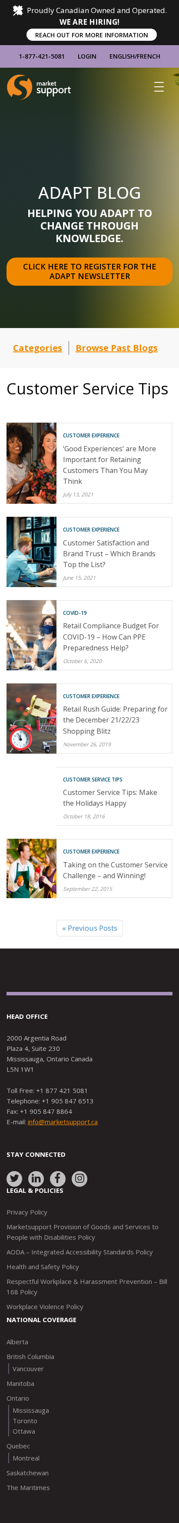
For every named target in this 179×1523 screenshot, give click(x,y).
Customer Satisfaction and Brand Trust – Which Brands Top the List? (109, 553)
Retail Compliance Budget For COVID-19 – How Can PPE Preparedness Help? (111, 636)
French (148, 56)
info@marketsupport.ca (63, 1121)
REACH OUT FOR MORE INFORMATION (91, 35)
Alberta (17, 1341)
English (122, 56)
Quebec (18, 1445)
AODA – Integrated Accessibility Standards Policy (80, 1251)
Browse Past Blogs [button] (117, 348)
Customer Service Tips (93, 779)
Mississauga (31, 1410)
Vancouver (28, 1368)
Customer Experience (91, 435)
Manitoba (20, 1383)
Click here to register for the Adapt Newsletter (91, 271)
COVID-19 (75, 613)
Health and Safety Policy (43, 1266)
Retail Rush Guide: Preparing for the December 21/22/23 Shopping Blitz (115, 719)
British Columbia (30, 1356)
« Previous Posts (89, 928)
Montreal (26, 1458)
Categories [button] (37, 348)
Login (87, 56)
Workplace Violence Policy (45, 1306)
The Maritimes (28, 1487)
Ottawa (24, 1431)
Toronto (25, 1420)
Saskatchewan (28, 1472)
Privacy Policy (27, 1212)
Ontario (18, 1398)
